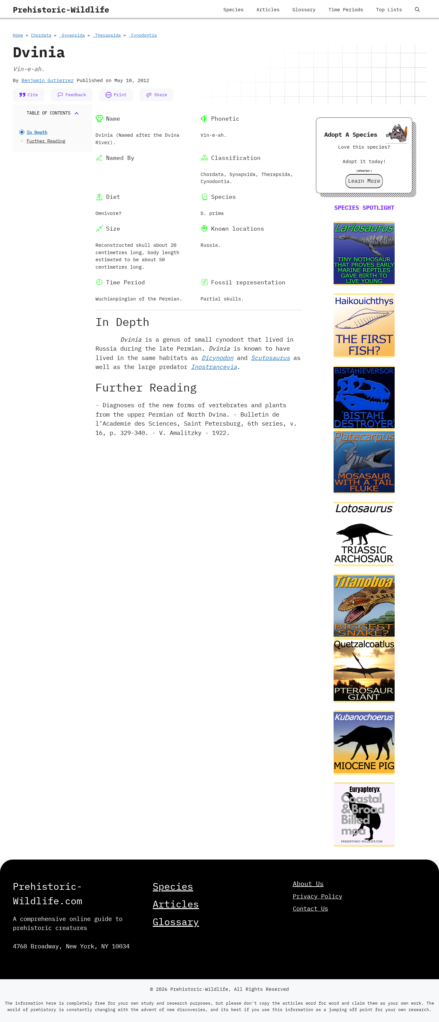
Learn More (364, 180)
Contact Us (310, 908)
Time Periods (345, 9)
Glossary (304, 9)
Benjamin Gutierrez (48, 80)
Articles (268, 9)
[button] (417, 9)
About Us (308, 883)
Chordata (41, 35)
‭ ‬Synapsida (72, 35)
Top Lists (389, 9)
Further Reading (46, 141)
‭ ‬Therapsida (107, 35)
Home (18, 35)
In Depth (37, 132)
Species (233, 9)
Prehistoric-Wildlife (61, 9)
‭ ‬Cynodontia (143, 35)
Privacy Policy (317, 896)
